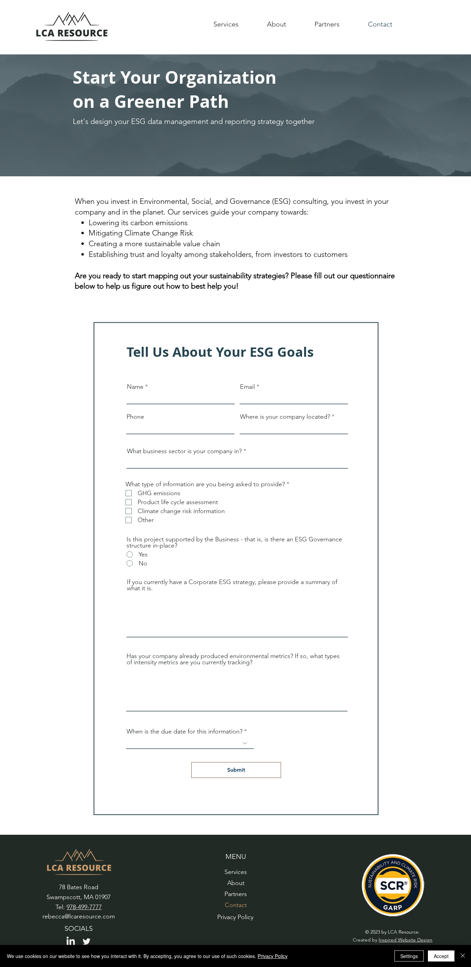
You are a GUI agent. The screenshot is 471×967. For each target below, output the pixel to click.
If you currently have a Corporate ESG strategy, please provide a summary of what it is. (232, 585)
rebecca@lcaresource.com (78, 916)
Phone (135, 417)
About (235, 883)
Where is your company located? (285, 417)
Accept (441, 956)
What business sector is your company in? (184, 451)
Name (135, 387)
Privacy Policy (273, 956)
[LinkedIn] (71, 941)
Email (247, 387)
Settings (409, 956)
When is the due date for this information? (184, 731)
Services (235, 872)
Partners (235, 894)
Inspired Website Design (405, 940)
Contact (236, 905)
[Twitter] (86, 941)
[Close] (463, 955)
